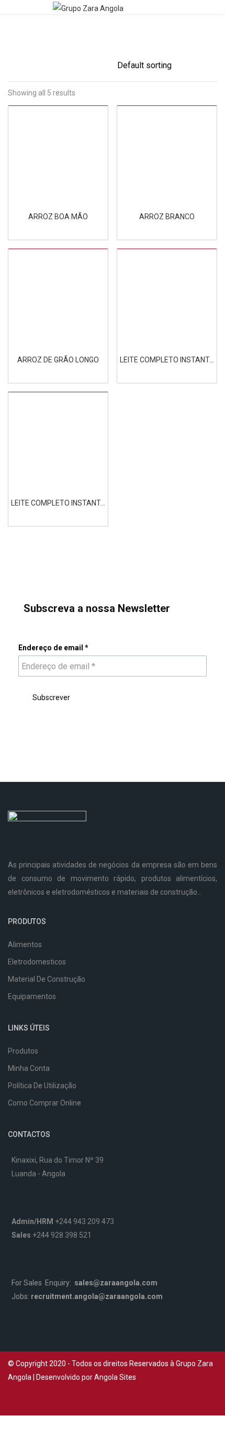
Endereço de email (53, 647)
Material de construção (46, 979)
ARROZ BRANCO (167, 216)
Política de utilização (42, 1085)
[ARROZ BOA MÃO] (58, 155)
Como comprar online (44, 1103)
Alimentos (25, 944)
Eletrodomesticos (37, 962)
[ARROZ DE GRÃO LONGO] (58, 298)
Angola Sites (115, 1377)
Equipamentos (32, 996)
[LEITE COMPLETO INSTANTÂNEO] (167, 298)
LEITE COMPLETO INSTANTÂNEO (167, 360)
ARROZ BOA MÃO (58, 216)
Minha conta (29, 1068)
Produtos (23, 1051)
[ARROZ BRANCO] (167, 155)
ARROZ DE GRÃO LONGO (58, 360)
